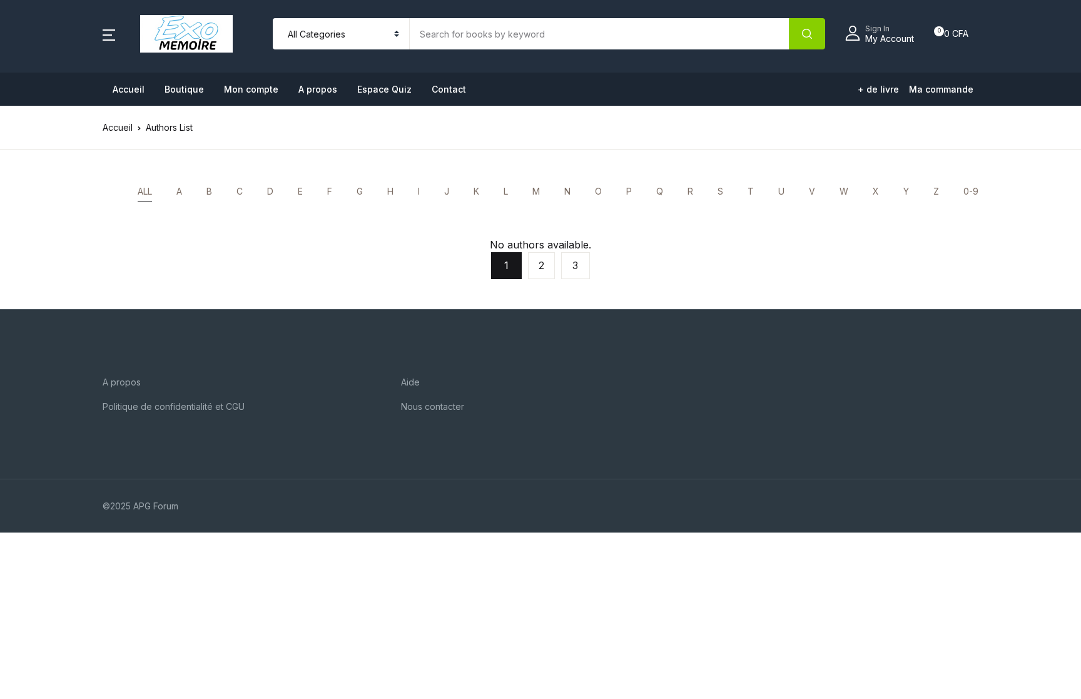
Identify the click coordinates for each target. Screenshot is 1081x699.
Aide (410, 382)
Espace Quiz (384, 89)
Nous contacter (432, 406)
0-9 (970, 191)
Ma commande (941, 89)
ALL (145, 191)
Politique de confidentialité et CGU (174, 406)
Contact (449, 89)
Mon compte (251, 89)
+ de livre (878, 89)
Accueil (129, 89)
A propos (317, 89)
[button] (109, 34)
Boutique (184, 89)
